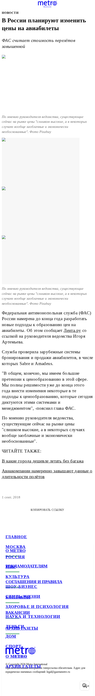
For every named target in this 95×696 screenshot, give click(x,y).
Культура (18, 576)
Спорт (13, 646)
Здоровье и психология (37, 606)
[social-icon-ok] (34, 685)
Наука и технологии (33, 616)
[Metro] (47, 4)
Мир (11, 566)
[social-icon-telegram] (22, 685)
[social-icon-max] (46, 685)
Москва (16, 546)
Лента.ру (72, 330)
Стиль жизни (23, 596)
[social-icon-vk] (10, 685)
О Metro (16, 656)
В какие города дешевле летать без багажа (43, 461)
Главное (16, 537)
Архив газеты (23, 666)
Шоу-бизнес (21, 586)
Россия (15, 557)
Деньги (15, 626)
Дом (11, 636)
